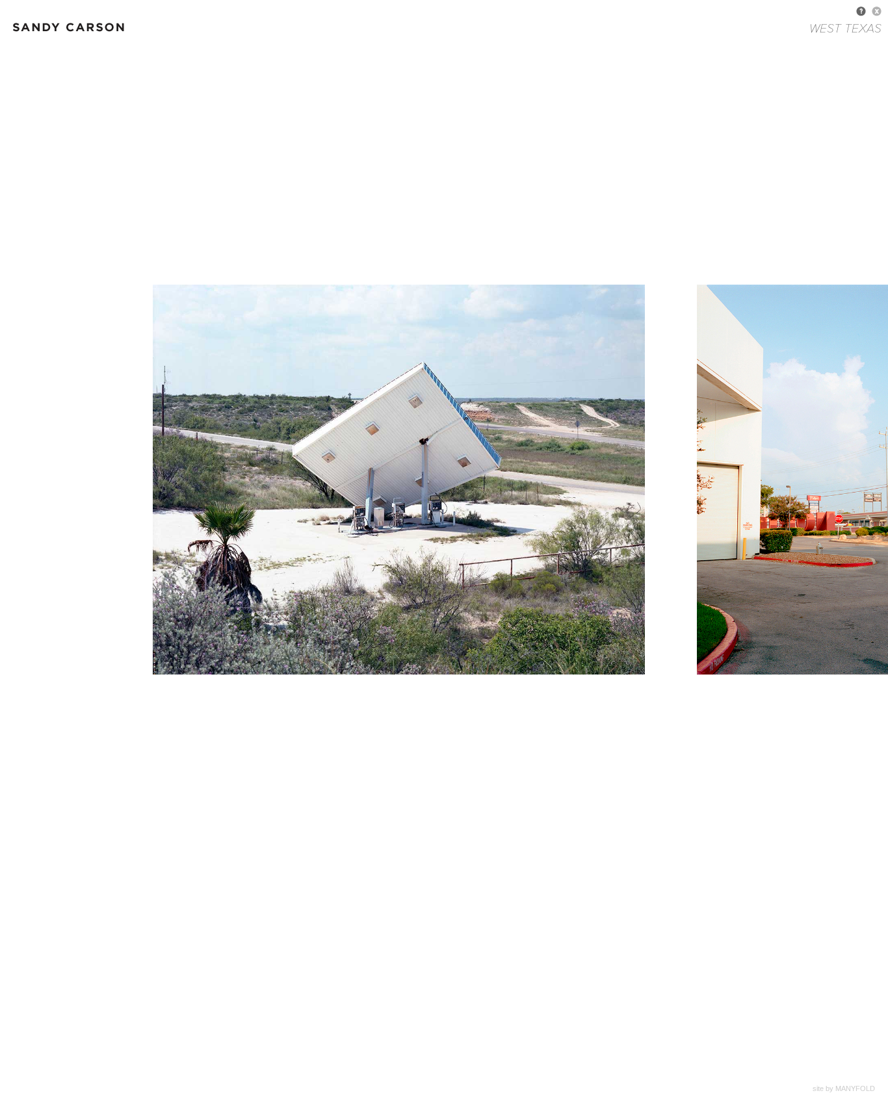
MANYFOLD (855, 1088)
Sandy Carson (78, 32)
